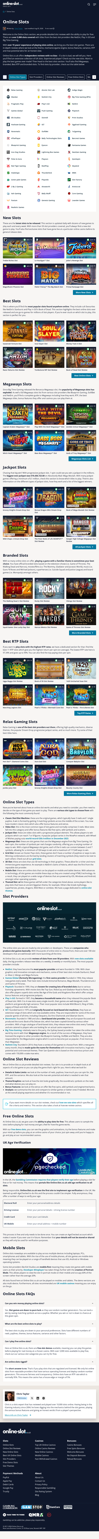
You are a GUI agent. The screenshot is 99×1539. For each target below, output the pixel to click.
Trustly (6, 1491)
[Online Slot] (12, 4)
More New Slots (83, 292)
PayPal (6, 1477)
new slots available (84, 958)
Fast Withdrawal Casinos (46, 1459)
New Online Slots (10, 1452)
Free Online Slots (76, 77)
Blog (37, 1495)
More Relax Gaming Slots (79, 793)
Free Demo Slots (10, 1462)
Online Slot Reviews (55, 77)
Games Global (12, 978)
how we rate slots (67, 1102)
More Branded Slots (81, 633)
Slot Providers (36, 77)
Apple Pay (7, 1481)
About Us (39, 1477)
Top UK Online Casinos (45, 1445)
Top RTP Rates (84, 713)
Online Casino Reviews (45, 1448)
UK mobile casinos (65, 1283)
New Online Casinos (44, 1452)
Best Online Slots (82, 375)
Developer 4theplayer (34, 1270)
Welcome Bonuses (75, 1452)
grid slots (37, 858)
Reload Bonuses (74, 1459)
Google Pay (8, 1488)
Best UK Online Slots (12, 1455)
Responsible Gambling (45, 1488)
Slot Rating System (43, 1491)
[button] (89, 4)
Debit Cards (8, 1484)
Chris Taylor (19, 29)
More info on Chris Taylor (16, 1415)
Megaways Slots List (81, 458)
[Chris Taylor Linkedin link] (38, 1398)
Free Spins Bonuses (76, 1448)
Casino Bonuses (74, 1445)
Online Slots (8, 1445)
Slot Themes (8, 1466)
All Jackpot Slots (83, 547)
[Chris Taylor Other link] (44, 1398)
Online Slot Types (17, 77)
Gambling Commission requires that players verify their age (44, 1179)
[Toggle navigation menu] (94, 4)
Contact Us (40, 1481)
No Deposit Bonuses (76, 1455)
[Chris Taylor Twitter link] (32, 1398)
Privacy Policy (41, 1484)
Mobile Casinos (42, 1455)
